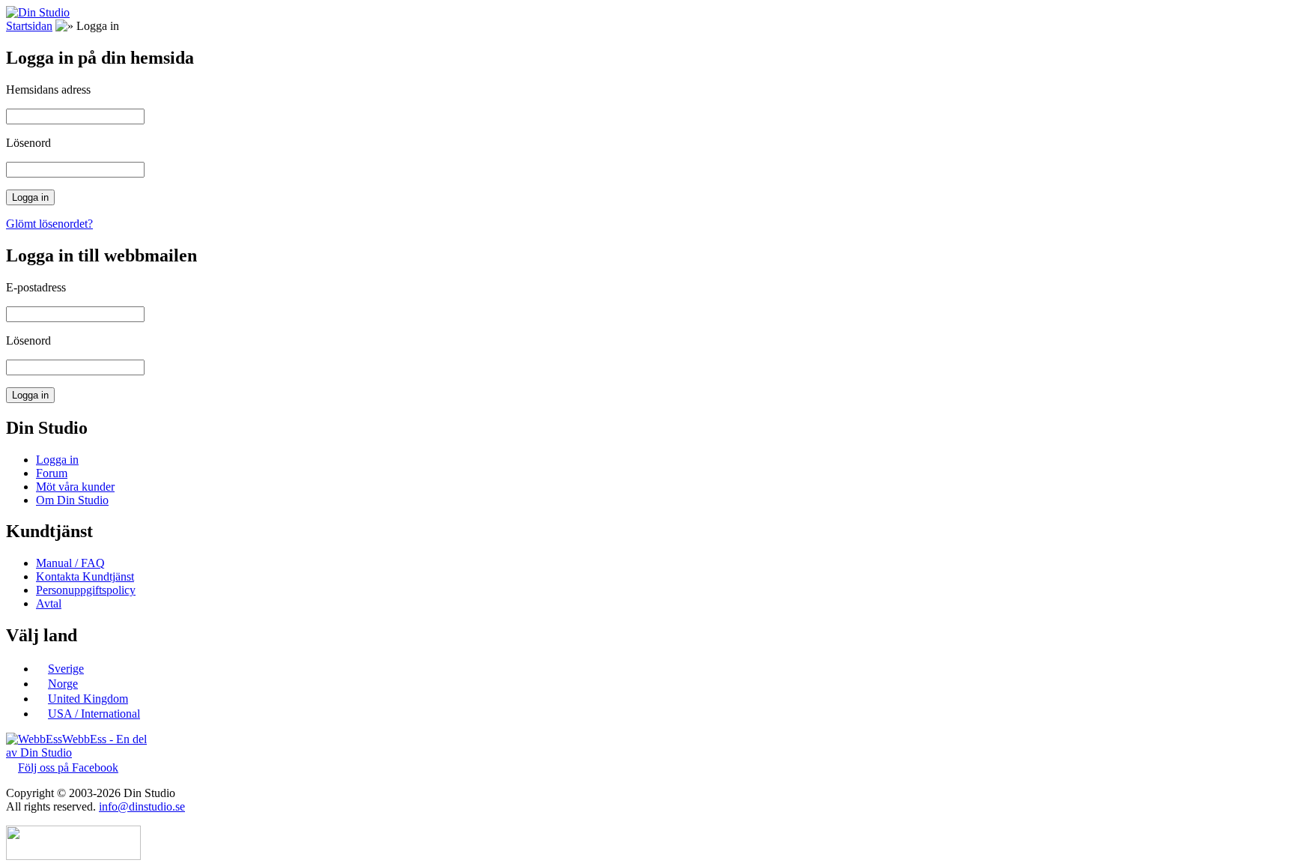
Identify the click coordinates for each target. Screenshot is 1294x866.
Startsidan (29, 25)
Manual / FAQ (70, 563)
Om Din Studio (72, 500)
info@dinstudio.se (142, 806)
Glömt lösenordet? (49, 223)
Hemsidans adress (48, 89)
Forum (51, 473)
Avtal (48, 603)
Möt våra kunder (75, 486)
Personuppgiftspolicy (86, 590)
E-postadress (36, 287)
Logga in (57, 459)
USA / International (94, 713)
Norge (63, 683)
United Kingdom (88, 698)
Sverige (66, 668)
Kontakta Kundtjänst (85, 576)
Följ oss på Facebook (68, 767)
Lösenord (28, 142)
